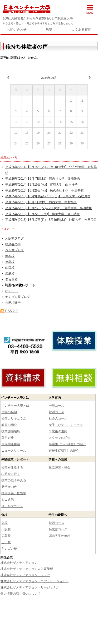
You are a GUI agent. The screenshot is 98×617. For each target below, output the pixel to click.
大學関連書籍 (10, 444)
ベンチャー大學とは (15, 405)
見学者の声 (9, 487)
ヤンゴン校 (9, 548)
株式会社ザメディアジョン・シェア (25, 575)
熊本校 (10, 256)
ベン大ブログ (14, 250)
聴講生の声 (13, 244)
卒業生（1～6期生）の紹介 (67, 444)
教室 (49, 29)
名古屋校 (11, 279)
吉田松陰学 (13, 303)
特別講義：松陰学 (13, 493)
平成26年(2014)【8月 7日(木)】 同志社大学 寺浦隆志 (42, 178)
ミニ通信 (7, 499)
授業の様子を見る (13, 480)
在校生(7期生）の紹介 (64, 450)
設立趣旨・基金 (59, 467)
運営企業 (7, 437)
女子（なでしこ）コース (66, 425)
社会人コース (58, 418)
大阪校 (6, 529)
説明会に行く (10, 474)
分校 (4, 523)
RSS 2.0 (11, 311)
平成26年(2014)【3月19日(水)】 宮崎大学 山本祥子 (43, 184)
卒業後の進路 (58, 431)
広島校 (10, 273)
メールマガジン (12, 506)
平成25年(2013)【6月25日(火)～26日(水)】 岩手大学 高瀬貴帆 (48, 208)
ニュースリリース (13, 450)
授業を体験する (12, 467)
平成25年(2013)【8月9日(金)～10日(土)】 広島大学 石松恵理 (47, 196)
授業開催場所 (10, 431)
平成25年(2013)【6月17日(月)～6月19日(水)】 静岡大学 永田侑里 (51, 220)
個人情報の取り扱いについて (20, 593)
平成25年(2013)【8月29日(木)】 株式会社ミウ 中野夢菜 (44, 190)
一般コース (56, 405)
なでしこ (11, 291)
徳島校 (10, 262)
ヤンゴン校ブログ (17, 297)
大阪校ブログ (14, 238)
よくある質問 (81, 29)
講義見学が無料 (59, 536)
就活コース (56, 412)
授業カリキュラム (13, 418)
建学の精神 (9, 412)
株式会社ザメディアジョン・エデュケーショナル (34, 581)
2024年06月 (49, 77)
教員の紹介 (9, 425)
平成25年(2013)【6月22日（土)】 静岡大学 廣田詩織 (42, 214)
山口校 (10, 267)
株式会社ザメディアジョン (19, 562)
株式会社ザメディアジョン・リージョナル (29, 587)
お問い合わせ (17, 29)
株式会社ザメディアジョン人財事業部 (26, 569)
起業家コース (58, 529)
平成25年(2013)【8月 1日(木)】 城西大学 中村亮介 (41, 202)
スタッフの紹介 (59, 437)
